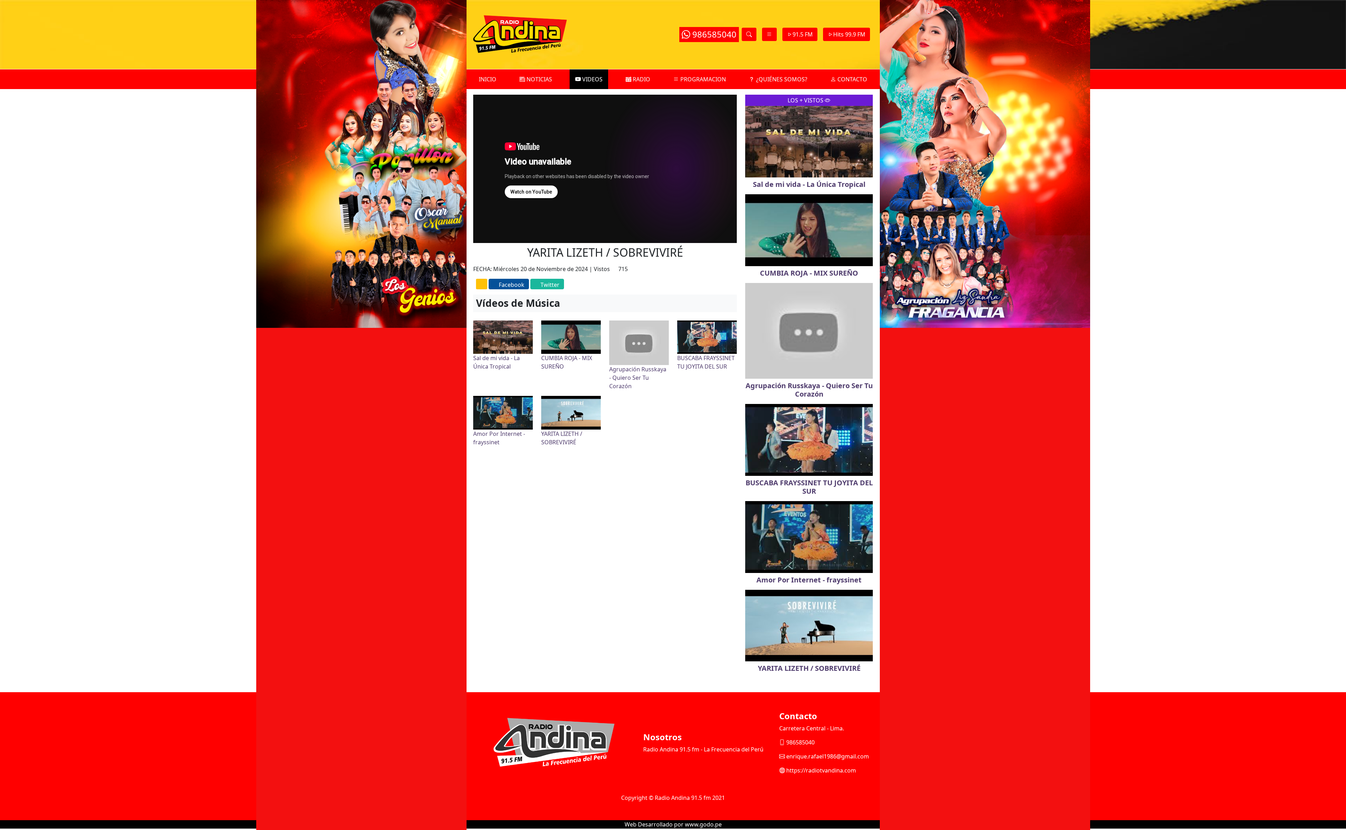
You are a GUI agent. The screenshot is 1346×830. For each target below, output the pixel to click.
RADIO (640, 79)
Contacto (851, 79)
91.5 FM (803, 34)
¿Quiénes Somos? (781, 79)
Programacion (702, 79)
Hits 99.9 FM (849, 34)
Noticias (538, 79)
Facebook (511, 285)
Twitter (550, 285)
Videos (592, 79)
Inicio (487, 79)
